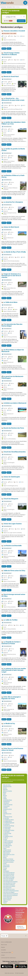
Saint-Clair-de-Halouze (8, 878)
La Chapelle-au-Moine (8, 819)
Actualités (3, 950)
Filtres (8, 20)
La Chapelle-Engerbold (8, 822)
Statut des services (9, 973)
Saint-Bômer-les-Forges (8, 877)
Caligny (5, 798)
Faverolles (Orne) (7, 813)
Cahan (4, 797)
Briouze (5, 795)
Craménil (5, 807)
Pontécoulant (6, 866)
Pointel (4, 863)
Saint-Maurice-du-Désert (9, 886)
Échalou (5, 812)
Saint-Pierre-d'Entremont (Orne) (10, 890)
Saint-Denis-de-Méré (8, 880)
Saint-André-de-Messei (8, 874)
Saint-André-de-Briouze (9, 872)
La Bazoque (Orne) (7, 816)
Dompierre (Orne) (7, 809)
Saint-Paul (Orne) (7, 887)
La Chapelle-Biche (7, 821)
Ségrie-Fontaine (7, 899)
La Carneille (6, 818)
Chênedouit (6, 803)
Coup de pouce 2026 (6, 952)
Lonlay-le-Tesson (7, 850)
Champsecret (6, 801)
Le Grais (5, 839)
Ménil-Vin (5, 856)
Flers (4, 815)
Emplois (3, 947)
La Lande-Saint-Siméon (8, 830)
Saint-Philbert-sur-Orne (9, 889)
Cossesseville (6, 806)
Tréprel (5, 902)
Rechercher (21, 21)
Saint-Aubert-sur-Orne (8, 875)
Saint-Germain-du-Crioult (9, 883)
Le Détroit (5, 837)
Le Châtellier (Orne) (7, 836)
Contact (3, 955)
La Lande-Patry (6, 828)
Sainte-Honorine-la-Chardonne (10, 893)
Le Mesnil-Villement (8, 842)
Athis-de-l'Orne (6, 785)
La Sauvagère (6, 831)
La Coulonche (6, 824)
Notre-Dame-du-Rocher (8, 860)
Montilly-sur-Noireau (8, 859)
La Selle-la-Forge (7, 833)
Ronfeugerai (6, 871)
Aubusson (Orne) (7, 786)
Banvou (5, 788)
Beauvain (5, 789)
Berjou (4, 792)
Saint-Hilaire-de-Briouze (9, 884)
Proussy (5, 868)
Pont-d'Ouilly (6, 865)
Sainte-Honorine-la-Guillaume (10, 895)
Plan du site (4, 944)
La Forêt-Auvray (7, 827)
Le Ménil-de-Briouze (8, 840)
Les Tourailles (6, 847)
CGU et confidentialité (6, 942)
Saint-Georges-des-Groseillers (10, 881)
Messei (5, 857)
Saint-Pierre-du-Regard (8, 892)
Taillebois (5, 901)
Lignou (4, 848)
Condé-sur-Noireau (7, 804)
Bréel (4, 794)
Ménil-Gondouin (7, 851)
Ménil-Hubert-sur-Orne (8, 854)
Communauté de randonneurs (8, 957)
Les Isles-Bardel (7, 844)
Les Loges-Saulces (7, 845)
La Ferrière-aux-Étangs (8, 825)
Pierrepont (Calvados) (8, 862)
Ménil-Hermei (6, 853)
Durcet (4, 810)
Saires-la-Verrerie (7, 898)
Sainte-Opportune (7, 896)
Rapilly (4, 869)
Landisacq (5, 834)
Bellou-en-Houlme (7, 791)
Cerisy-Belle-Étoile (7, 800)
